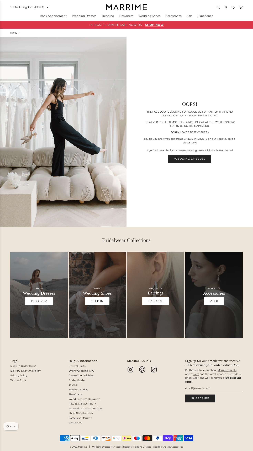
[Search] (218, 7)
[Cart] (241, 7)
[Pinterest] (142, 369)
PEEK (214, 301)
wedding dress (195, 150)
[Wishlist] (233, 7)
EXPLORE (155, 301)
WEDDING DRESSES (189, 158)
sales (196, 374)
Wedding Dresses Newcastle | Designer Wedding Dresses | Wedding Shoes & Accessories (137, 446)
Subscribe (200, 398)
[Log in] (226, 7)
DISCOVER (39, 301)
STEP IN (97, 301)
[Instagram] (130, 369)
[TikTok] (153, 369)
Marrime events (227, 370)
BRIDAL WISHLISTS (195, 138)
